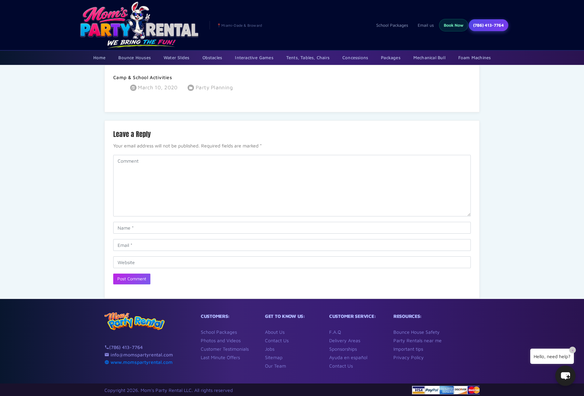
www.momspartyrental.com (141, 362)
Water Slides (176, 57)
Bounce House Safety (416, 332)
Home (99, 57)
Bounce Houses (134, 57)
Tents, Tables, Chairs (308, 57)
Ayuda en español (348, 357)
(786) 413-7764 (488, 25)
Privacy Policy (408, 357)
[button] (565, 376)
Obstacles (212, 57)
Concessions (355, 57)
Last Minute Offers (220, 357)
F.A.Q (335, 332)
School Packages (392, 25)
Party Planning (214, 87)
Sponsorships (343, 349)
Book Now (453, 25)
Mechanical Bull (429, 57)
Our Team (275, 366)
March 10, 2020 (157, 87)
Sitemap (274, 357)
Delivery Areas (344, 340)
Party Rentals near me (417, 340)
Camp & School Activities (142, 77)
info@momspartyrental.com (141, 354)
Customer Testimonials (225, 349)
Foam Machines (474, 57)
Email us (426, 25)
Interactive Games (254, 57)
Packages (390, 57)
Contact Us (277, 340)
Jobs (269, 349)
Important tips (408, 349)
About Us (275, 332)
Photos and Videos (221, 340)
